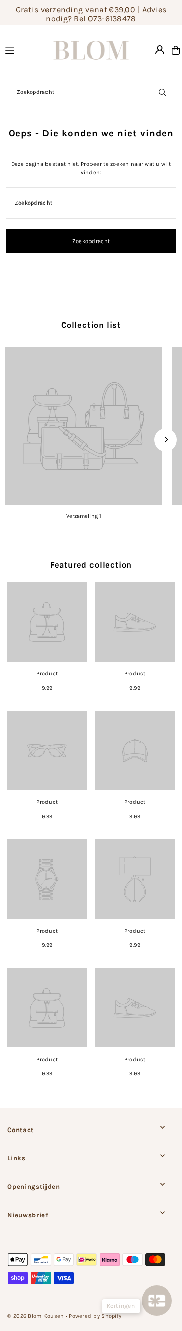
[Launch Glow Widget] (157, 1300)
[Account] (159, 49)
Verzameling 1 (83, 516)
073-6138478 (112, 18)
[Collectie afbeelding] (83, 426)
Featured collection (91, 565)
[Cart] (176, 50)
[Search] (162, 92)
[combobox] (91, 92)
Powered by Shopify (95, 1316)
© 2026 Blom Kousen (35, 1316)
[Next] (165, 439)
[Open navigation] (18, 49)
